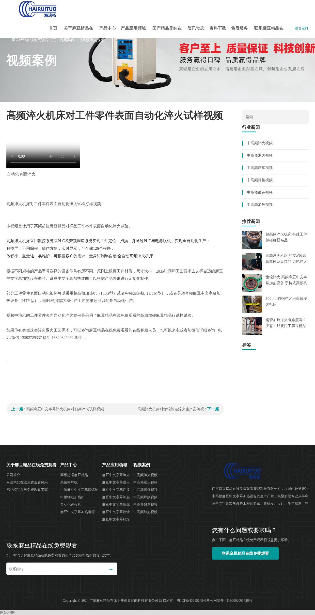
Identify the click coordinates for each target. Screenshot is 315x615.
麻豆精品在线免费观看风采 (27, 482)
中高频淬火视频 (91, 40)
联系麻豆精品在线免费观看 (269, 32)
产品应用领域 (133, 28)
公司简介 (13, 475)
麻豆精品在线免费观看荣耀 (27, 490)
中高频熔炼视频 (260, 168)
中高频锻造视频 (260, 192)
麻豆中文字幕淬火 (116, 475)
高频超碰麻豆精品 (74, 475)
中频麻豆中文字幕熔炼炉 (79, 490)
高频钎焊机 (69, 482)
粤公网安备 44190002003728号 (229, 600)
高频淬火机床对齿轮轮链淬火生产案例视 (171, 409)
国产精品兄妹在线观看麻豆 (167, 32)
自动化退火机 (70, 504)
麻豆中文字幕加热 (116, 497)
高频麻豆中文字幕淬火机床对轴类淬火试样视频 (65, 409)
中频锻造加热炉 (72, 497)
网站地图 (7, 613)
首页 (53, 28)
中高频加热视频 (260, 205)
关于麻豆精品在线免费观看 (78, 32)
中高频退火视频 (260, 155)
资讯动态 (196, 28)
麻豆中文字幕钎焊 (116, 519)
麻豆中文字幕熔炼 (116, 504)
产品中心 (107, 28)
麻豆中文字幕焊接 (116, 490)
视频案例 (67, 40)
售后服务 (239, 28)
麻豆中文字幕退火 (116, 482)
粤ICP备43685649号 (191, 600)
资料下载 (217, 28)
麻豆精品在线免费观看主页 (34, 40)
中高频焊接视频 (260, 180)
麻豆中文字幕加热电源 (77, 512)
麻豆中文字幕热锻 (116, 512)
